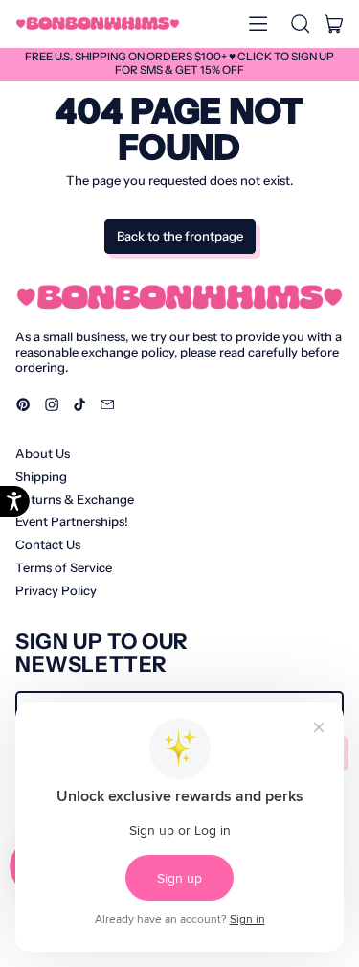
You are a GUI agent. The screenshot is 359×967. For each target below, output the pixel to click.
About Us (42, 453)
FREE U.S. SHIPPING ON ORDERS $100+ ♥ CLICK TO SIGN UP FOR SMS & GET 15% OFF (179, 63)
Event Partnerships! (71, 521)
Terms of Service (63, 567)
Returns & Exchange (74, 499)
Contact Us (47, 544)
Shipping (41, 476)
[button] (299, 24)
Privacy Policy (56, 590)
